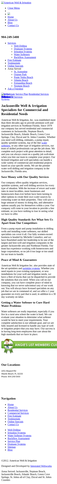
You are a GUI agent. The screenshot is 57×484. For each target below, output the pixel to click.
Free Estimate (14, 60)
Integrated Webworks (41, 466)
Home (11, 17)
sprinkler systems (31, 268)
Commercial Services (18, 413)
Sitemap (12, 447)
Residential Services (39, 94)
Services (12, 43)
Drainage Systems (23, 48)
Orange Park (20, 74)
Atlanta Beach (21, 80)
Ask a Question (15, 88)
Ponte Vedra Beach (23, 77)
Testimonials (14, 63)
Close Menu (14, 8)
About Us (12, 19)
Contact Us (13, 25)
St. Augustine (20, 71)
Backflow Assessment (25, 57)
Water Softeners (22, 54)
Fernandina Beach (23, 83)
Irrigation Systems (23, 51)
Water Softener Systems (19, 435)
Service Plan (22, 94)
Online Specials (15, 66)
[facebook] (9, 14)
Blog (10, 22)
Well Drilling (20, 46)
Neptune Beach (21, 85)
